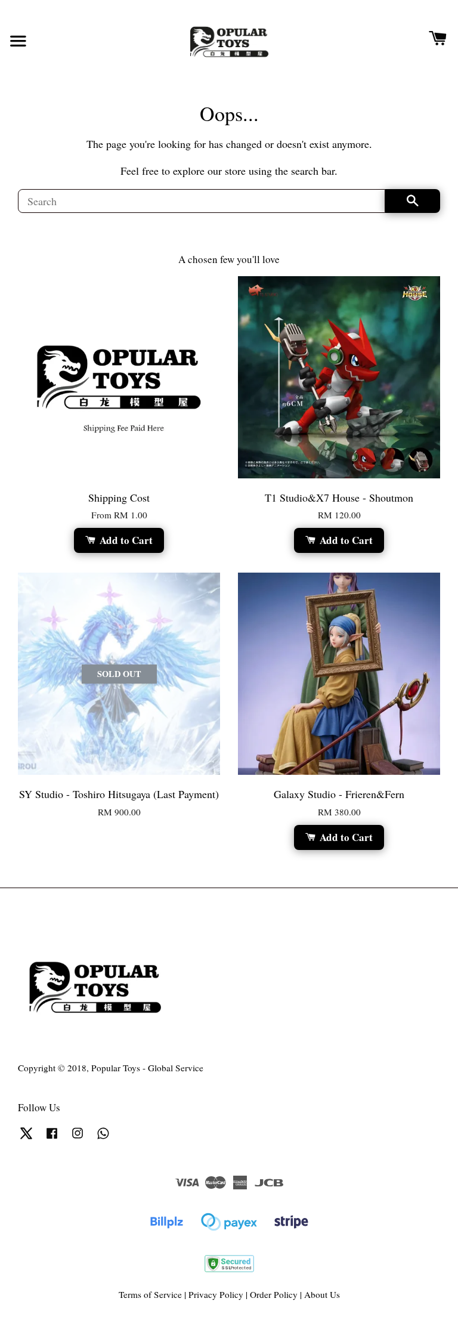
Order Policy (274, 1294)
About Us (322, 1294)
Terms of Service (150, 1294)
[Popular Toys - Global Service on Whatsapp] (103, 1138)
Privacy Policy (215, 1294)
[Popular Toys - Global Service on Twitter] (26, 1138)
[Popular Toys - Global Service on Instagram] (77, 1138)
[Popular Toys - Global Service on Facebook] (52, 1138)
